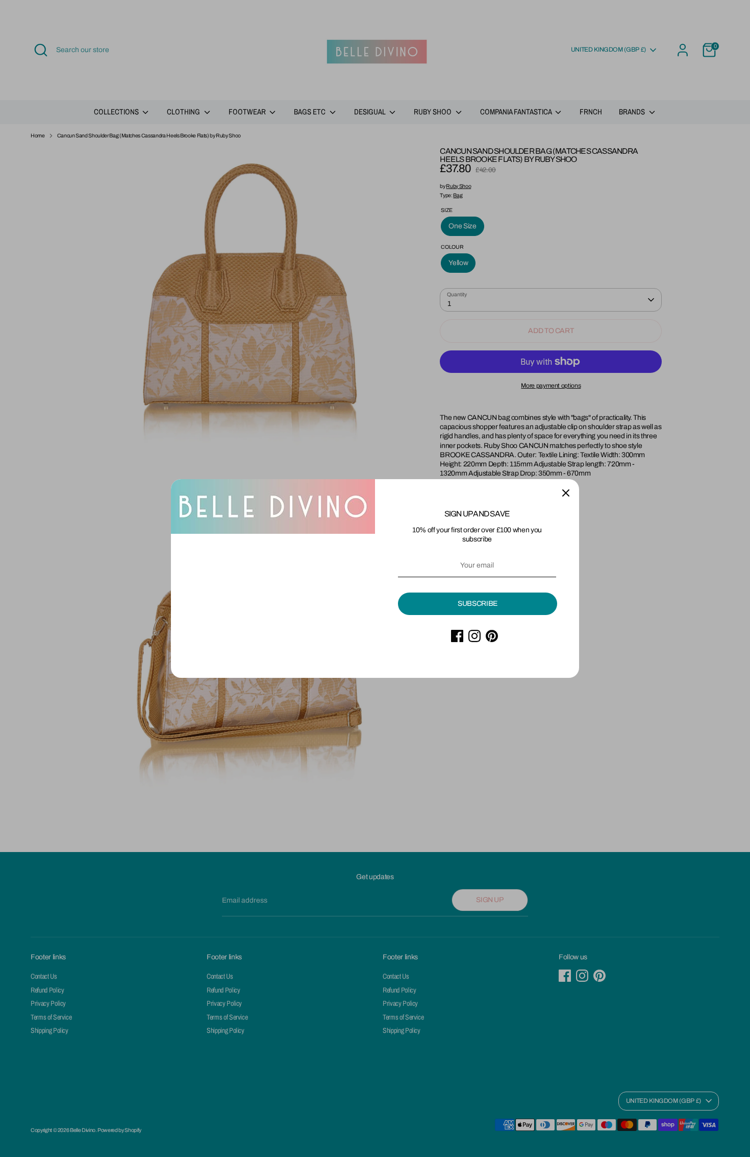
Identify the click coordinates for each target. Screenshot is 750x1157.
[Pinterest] (492, 636)
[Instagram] (474, 636)
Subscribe (477, 603)
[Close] (566, 492)
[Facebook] (457, 636)
